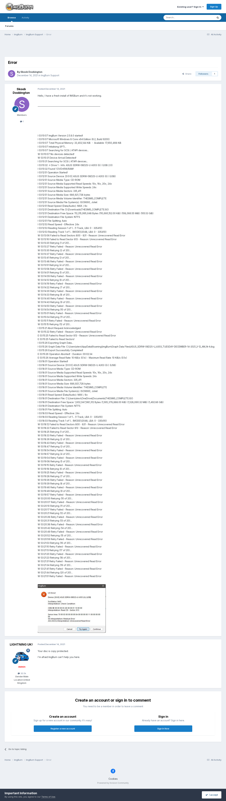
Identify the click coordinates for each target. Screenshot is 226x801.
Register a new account (63, 728)
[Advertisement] (113, 48)
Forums (9, 26)
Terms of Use (48, 796)
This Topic (204, 17)
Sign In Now (163, 728)
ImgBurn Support (50, 75)
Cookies (113, 778)
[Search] (217, 17)
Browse (12, 17)
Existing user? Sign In (189, 6)
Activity (25, 17)
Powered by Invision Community (113, 783)
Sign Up (214, 6)
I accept (213, 794)
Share (187, 73)
